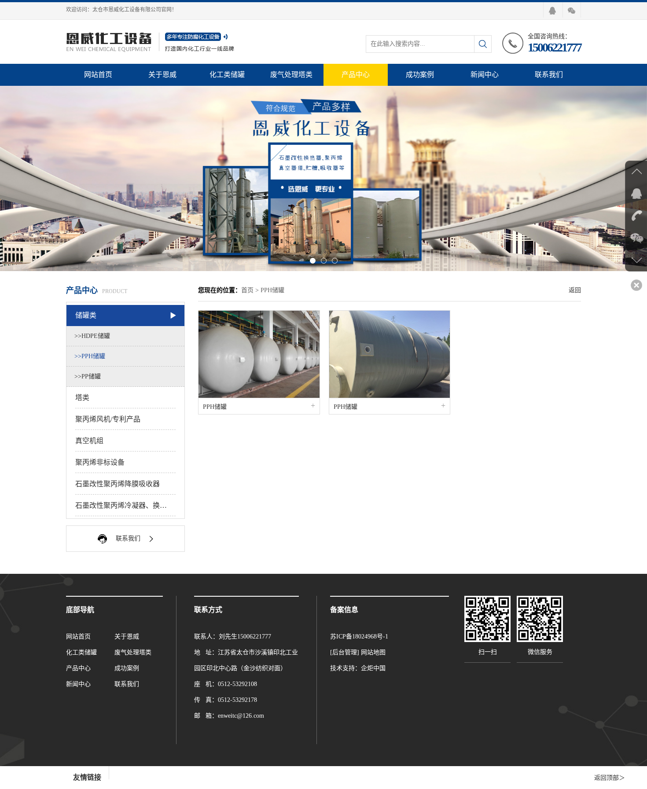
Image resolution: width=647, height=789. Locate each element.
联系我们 (549, 74)
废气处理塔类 (291, 74)
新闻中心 (485, 74)
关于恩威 (162, 74)
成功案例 (420, 74)
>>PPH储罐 (89, 356)
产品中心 (356, 74)
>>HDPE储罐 (92, 336)
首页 (247, 290)
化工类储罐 (227, 74)
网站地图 (373, 652)
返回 (575, 290)
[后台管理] (344, 652)
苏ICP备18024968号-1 (359, 636)
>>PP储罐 (87, 376)
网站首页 (98, 74)
